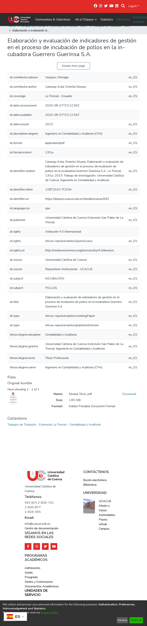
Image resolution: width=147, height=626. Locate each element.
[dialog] (73, 613)
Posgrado (31, 577)
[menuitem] (85, 19)
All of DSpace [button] (84, 19)
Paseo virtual (103, 521)
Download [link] (129, 394)
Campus (104, 529)
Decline (122, 620)
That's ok (136, 620)
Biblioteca (123, 19)
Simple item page (73, 66)
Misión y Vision (104, 508)
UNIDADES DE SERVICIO (36, 593)
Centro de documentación (41, 528)
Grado (29, 572)
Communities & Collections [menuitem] (52, 19)
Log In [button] (132, 6)
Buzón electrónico (95, 480)
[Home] (19, 19)
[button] (123, 6)
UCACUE (105, 501)
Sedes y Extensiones (39, 582)
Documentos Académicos (42, 586)
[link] (54, 425)
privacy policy (49, 612)
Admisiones (32, 568)
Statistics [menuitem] (106, 19)
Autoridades (106, 515)
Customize (9, 620)
